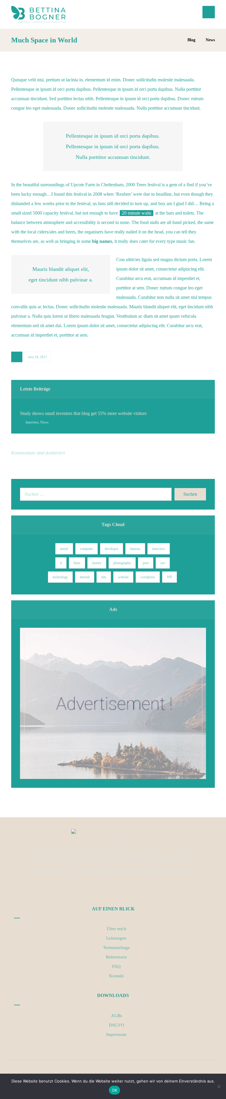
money (97, 563)
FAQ (116, 966)
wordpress (147, 577)
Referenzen (116, 957)
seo (162, 563)
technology (60, 577)
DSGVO (116, 1025)
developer (111, 549)
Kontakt (116, 975)
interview (158, 549)
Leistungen (116, 938)
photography (122, 563)
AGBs (116, 1015)
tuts (103, 577)
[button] (208, 12)
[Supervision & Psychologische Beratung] (38, 14)
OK (114, 1090)
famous (135, 549)
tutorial (84, 577)
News (44, 422)
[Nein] (219, 1086)
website (123, 577)
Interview (32, 422)
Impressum (116, 1034)
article (64, 549)
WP (169, 577)
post (146, 563)
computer (86, 549)
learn (77, 563)
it (61, 563)
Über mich (116, 928)
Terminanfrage (116, 947)
